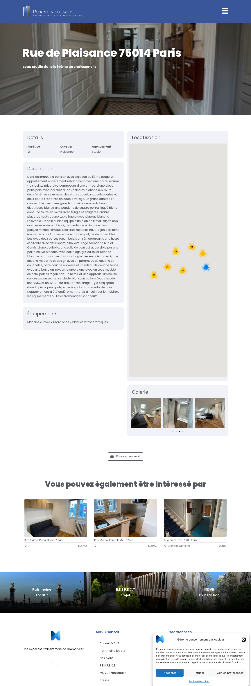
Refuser (199, 673)
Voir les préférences (229, 673)
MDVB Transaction (113, 673)
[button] (243, 639)
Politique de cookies (199, 681)
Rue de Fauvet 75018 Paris (180, 540)
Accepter (170, 673)
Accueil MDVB (109, 643)
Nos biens (106, 658)
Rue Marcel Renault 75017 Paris (44, 540)
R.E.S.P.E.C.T (108, 665)
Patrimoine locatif (112, 651)
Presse (104, 680)
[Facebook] (55, 663)
